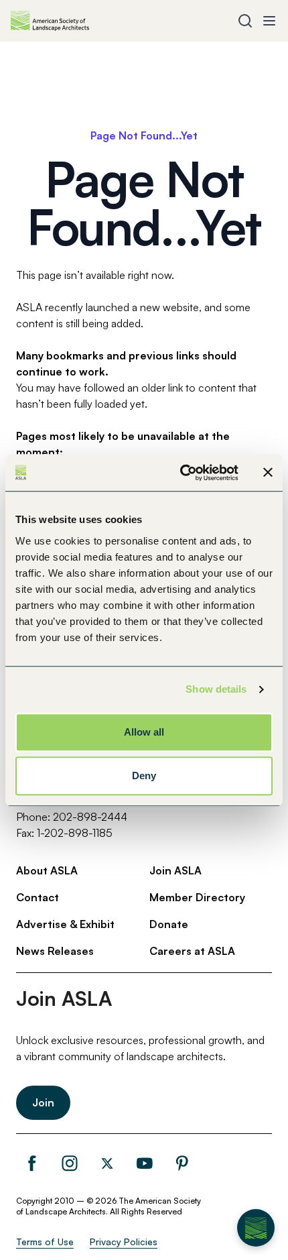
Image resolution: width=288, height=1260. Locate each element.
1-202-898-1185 (75, 833)
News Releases (55, 951)
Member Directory (197, 897)
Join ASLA (175, 870)
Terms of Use (45, 1241)
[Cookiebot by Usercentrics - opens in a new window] (181, 472)
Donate (168, 924)
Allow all (144, 732)
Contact (37, 897)
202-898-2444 (90, 816)
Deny (144, 775)
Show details (216, 689)
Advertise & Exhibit (65, 924)
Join (43, 1102)
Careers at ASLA (192, 951)
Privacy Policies (123, 1241)
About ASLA (47, 870)
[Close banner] (268, 472)
